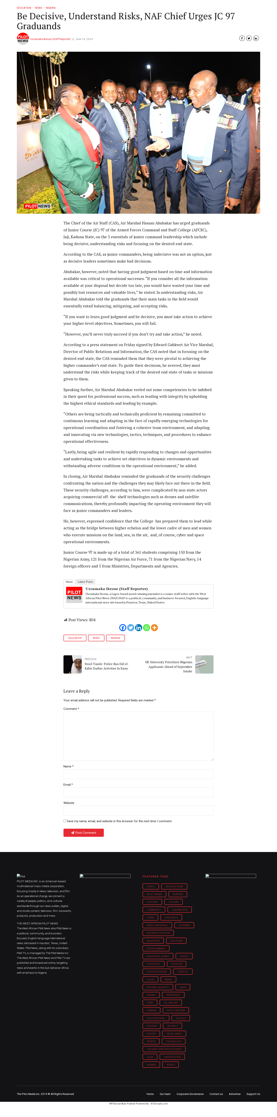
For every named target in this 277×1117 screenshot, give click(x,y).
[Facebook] (122, 627)
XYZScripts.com (159, 1103)
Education (75, 638)
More (217, 6)
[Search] (257, 2)
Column (173, 902)
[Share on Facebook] (242, 38)
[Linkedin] (138, 627)
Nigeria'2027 (173, 995)
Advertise (234, 1094)
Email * (68, 785)
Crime (150, 917)
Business (130, 6)
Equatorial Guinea (158, 956)
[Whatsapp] (146, 627)
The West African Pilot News (164, 1049)
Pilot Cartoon (176, 1010)
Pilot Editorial (156, 1018)
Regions (151, 1026)
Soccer (151, 1033)
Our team (165, 1094)
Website (68, 803)
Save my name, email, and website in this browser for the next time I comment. (119, 821)
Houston (176, 964)
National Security (158, 987)
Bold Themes (154, 894)
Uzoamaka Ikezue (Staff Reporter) (50, 39)
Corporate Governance (190, 1094)
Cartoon (152, 902)
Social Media (174, 1033)
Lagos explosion (157, 971)
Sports (151, 1041)
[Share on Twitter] (249, 38)
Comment (71, 709)
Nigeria (115, 638)
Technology (173, 1041)
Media (168, 979)
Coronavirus (180, 910)
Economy (184, 925)
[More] (154, 627)
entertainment (156, 948)
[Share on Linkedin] (256, 38)
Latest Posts (85, 581)
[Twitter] (130, 627)
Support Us (238, 6)
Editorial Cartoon (158, 933)
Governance (196, 6)
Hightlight (153, 964)
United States (172, 1057)
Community (154, 910)
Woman (151, 1064)
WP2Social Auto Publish (122, 1103)
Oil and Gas (171, 1002)
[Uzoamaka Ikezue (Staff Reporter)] (74, 601)
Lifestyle (152, 6)
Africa (151, 886)
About (69, 581)
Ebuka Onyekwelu (157, 925)
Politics (181, 1018)
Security (172, 1026)
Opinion (173, 6)
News (96, 638)
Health (184, 956)
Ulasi (150, 1057)
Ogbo (150, 1002)
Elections (176, 941)
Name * (68, 766)
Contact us (216, 1094)
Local (150, 979)
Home (110, 6)
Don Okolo (171, 917)
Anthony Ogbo (174, 886)
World (171, 1064)
